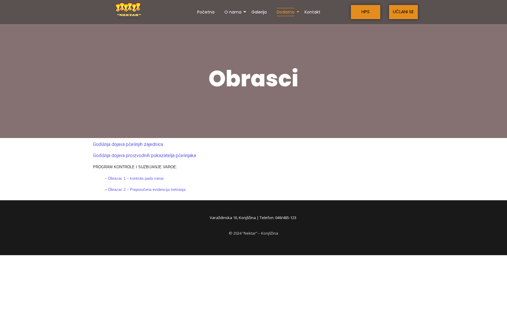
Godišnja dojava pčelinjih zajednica (128, 144)
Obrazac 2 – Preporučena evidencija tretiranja (146, 189)
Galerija (259, 12)
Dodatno (286, 12)
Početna (205, 12)
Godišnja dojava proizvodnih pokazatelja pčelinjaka (144, 155)
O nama (232, 12)
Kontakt (312, 12)
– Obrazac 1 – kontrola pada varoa (132, 178)
